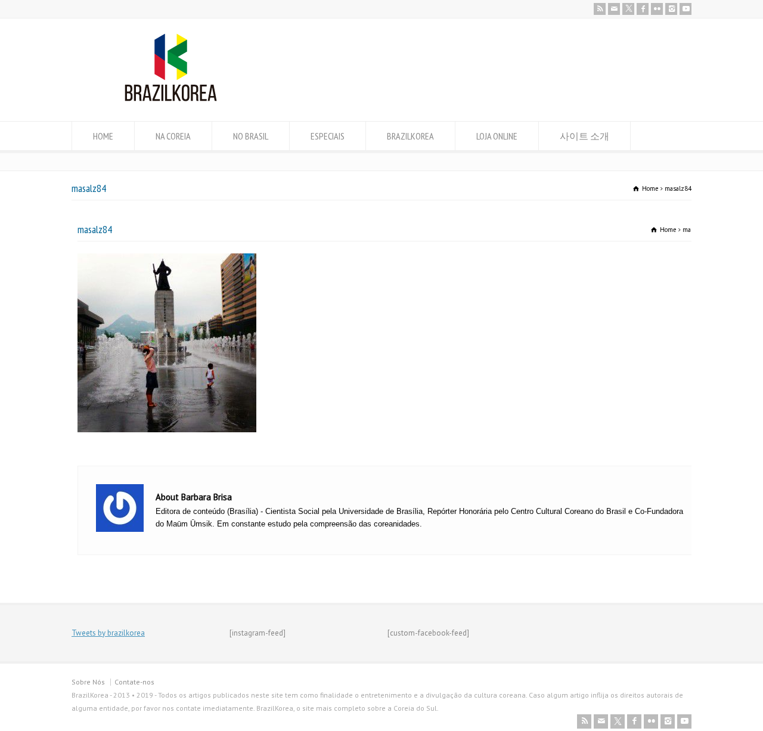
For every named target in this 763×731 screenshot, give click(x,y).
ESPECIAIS (328, 136)
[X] (628, 9)
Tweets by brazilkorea (108, 633)
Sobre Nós (88, 681)
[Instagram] (671, 9)
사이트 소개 (584, 136)
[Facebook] (643, 9)
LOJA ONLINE (496, 136)
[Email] (614, 9)
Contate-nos (134, 681)
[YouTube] (685, 9)
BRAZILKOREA (410, 136)
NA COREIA (173, 136)
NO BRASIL (250, 136)
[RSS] (600, 9)
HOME (103, 136)
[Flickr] (657, 9)
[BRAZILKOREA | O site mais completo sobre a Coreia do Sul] (170, 99)
